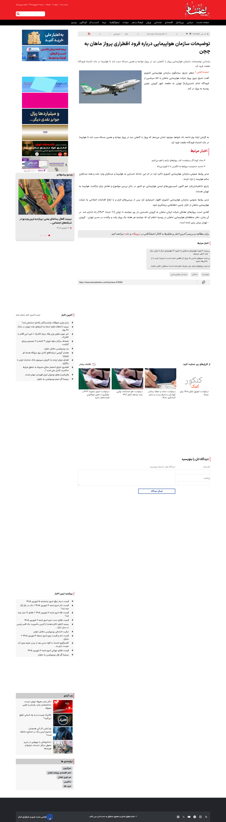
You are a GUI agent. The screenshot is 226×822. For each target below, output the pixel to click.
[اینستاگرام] (199, 817)
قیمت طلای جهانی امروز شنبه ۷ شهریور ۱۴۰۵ (48, 650)
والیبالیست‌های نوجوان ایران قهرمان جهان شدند (47, 374)
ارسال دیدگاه (157, 491)
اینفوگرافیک (114, 22)
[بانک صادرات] (45, 84)
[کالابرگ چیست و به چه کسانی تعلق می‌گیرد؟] (63, 719)
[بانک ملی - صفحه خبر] (45, 37)
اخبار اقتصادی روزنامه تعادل (59, 772)
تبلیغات (48, 4)
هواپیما (205, 274)
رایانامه (207, 478)
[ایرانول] (45, 132)
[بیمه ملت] (45, 53)
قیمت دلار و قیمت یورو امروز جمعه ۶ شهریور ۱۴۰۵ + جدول (45, 637)
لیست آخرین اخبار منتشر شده (28, 314)
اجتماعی (158, 22)
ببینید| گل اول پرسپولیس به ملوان (53, 654)
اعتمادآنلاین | (202, 72)
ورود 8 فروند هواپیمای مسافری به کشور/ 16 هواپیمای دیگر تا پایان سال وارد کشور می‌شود (179, 252)
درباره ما (55, 4)
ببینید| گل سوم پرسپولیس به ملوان (53, 379)
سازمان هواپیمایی (179, 274)
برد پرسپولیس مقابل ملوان (56, 348)
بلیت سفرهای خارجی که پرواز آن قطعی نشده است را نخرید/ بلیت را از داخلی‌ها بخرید (179, 260)
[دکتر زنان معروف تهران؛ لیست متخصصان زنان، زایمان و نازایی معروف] (63, 706)
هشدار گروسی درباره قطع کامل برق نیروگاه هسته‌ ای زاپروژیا (46, 354)
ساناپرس (67, 781)
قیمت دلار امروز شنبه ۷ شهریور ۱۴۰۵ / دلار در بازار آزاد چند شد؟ (44, 607)
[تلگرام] (193, 817)
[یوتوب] (187, 817)
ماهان (195, 274)
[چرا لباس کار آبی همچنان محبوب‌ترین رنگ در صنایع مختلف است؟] (63, 733)
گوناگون (83, 22)
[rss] (205, 817)
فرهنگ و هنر (138, 22)
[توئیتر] (182, 817)
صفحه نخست (202, 22)
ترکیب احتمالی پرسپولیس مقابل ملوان (51, 631)
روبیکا (136, 233)
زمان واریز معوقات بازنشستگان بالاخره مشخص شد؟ (45, 322)
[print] (187, 34)
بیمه (104, 22)
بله (126, 233)
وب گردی (68, 696)
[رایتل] (45, 100)
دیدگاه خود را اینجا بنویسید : (162, 467)
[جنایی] (45, 148)
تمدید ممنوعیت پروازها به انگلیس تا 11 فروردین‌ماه (180, 166)
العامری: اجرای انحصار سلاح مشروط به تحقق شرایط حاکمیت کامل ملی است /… (46, 369)
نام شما (206, 467)
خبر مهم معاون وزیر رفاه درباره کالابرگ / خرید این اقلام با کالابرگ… (43, 335)
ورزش (149, 22)
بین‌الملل (180, 22)
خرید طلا (67, 786)
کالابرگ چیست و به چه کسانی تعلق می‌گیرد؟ (35, 716)
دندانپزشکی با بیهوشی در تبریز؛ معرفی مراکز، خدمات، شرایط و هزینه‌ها (37, 745)
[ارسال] (189, 34)
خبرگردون (67, 768)
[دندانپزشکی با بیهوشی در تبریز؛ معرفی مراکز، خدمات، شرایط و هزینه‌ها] (63, 747)
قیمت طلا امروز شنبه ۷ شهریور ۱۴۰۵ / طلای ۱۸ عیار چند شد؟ (43, 614)
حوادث (126, 22)
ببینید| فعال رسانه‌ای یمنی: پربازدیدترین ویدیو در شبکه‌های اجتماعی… (46, 221)
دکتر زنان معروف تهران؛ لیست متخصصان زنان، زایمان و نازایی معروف (37, 705)
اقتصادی (169, 22)
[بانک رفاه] (45, 164)
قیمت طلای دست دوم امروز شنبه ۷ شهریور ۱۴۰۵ (46, 620)
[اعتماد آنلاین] (197, 9)
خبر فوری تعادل (64, 777)
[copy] (203, 282)
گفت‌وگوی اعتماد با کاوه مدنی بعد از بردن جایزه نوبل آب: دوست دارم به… (43, 644)
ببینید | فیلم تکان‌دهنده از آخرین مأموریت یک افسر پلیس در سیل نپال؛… (43, 626)
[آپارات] (176, 817)
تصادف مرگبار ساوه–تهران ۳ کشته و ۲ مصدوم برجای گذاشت (45, 343)
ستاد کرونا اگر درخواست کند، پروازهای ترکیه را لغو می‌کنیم (177, 160)
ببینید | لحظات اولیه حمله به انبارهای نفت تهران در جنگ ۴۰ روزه (43, 328)
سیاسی (190, 22)
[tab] (49, 235)
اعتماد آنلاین (101, 817)
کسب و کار (94, 22)
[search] (18, 13)
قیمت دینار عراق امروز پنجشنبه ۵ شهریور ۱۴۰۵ (47, 601)
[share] (89, 34)
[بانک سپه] (45, 116)
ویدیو (74, 22)
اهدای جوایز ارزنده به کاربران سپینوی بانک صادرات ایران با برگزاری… (43, 361)
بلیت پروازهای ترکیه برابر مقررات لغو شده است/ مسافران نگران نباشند (179, 266)
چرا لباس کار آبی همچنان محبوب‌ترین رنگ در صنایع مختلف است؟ (35, 732)
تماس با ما (63, 4)
